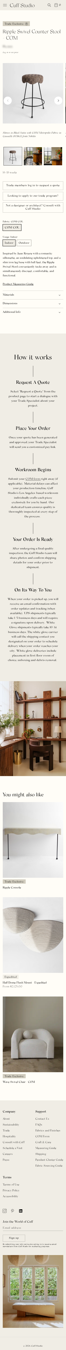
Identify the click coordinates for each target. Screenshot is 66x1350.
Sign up (14, 1238)
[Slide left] (8, 101)
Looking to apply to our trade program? (33, 196)
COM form (33, 479)
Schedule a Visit (13, 1148)
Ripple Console (12, 887)
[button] (5, 5)
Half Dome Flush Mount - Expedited (25, 982)
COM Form (42, 1136)
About (6, 1119)
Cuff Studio (37, 1346)
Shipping (40, 1154)
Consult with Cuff (14, 1142)
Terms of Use (11, 1184)
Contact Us (42, 1119)
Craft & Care (43, 1142)
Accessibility (10, 1196)
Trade (6, 1130)
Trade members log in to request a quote (33, 185)
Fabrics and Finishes (47, 1130)
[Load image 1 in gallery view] (13, 156)
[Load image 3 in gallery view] (53, 156)
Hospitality (9, 1136)
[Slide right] (58, 101)
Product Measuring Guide (18, 284)
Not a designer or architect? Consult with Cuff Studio (33, 207)
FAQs (38, 1125)
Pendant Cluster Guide (49, 1160)
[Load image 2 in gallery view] (33, 156)
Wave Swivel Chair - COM (19, 1082)
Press (6, 1160)
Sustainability (11, 1125)
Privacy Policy (11, 1190)
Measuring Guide (45, 1148)
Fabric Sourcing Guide (49, 1166)
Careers (8, 1154)
